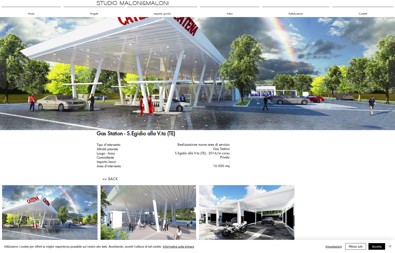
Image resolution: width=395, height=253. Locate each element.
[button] (197, 73)
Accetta (377, 246)
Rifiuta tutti (355, 246)
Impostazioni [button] (333, 246)
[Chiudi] (390, 246)
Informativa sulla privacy (178, 246)
